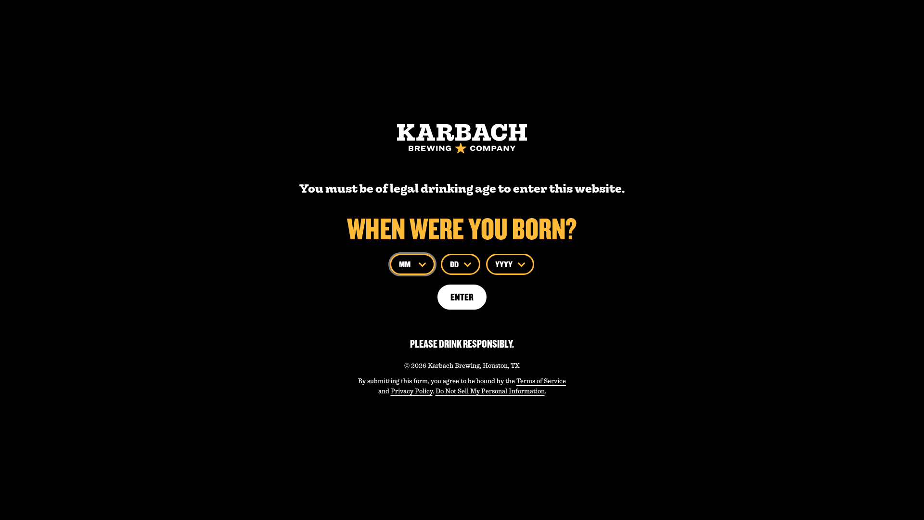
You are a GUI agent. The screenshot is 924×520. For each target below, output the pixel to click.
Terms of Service (541, 381)
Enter (462, 297)
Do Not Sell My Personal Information (490, 391)
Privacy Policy (412, 391)
